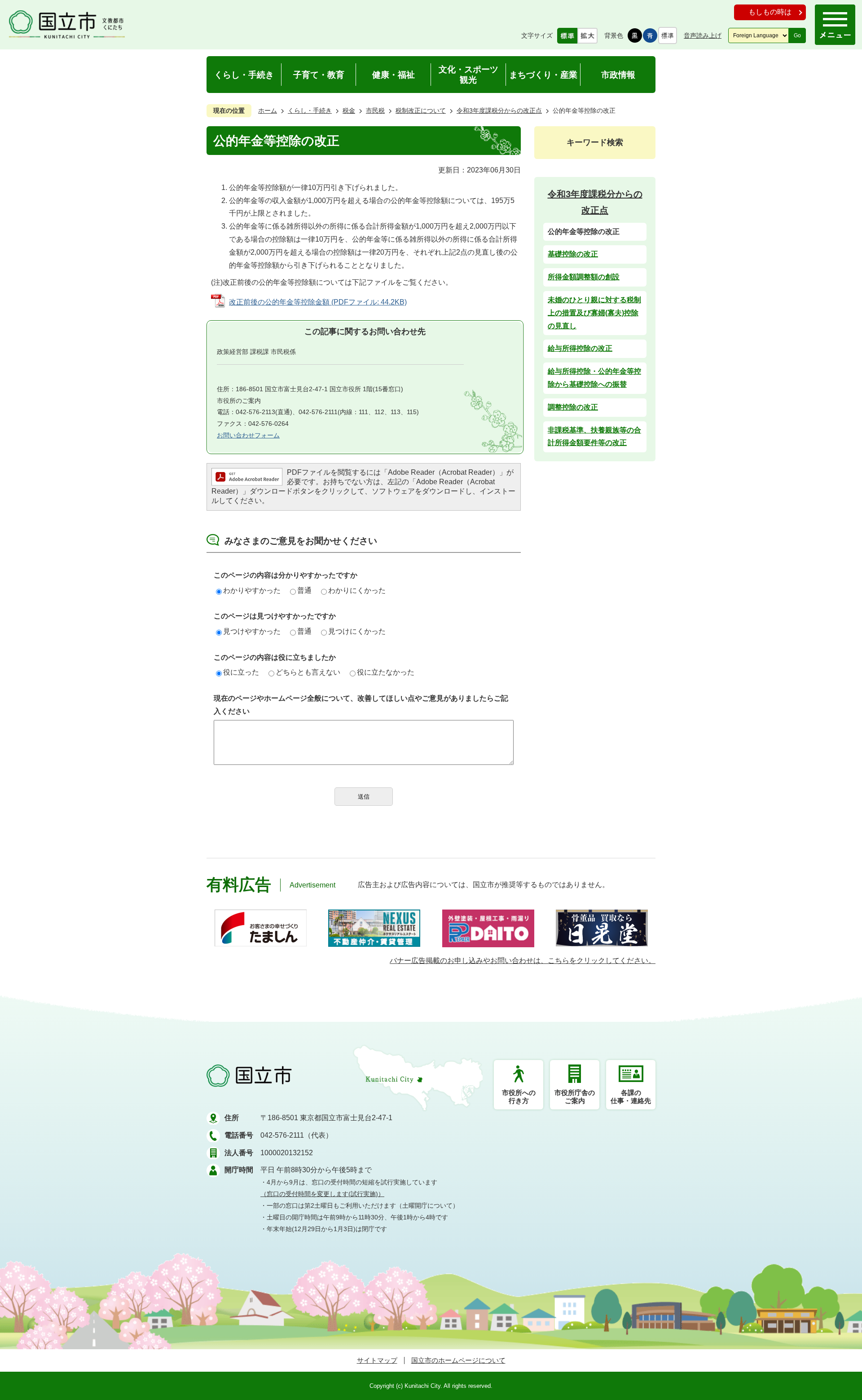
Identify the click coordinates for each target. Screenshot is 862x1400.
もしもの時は (770, 12)
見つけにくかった (357, 631)
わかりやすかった (252, 590)
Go (797, 35)
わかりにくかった (357, 590)
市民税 (375, 110)
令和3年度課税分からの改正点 (499, 110)
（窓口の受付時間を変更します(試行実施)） (322, 1193)
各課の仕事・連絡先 (631, 1096)
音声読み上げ (702, 35)
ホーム (267, 110)
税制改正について (421, 110)
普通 (304, 590)
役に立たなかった (385, 672)
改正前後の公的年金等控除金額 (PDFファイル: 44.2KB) (318, 302)
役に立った (241, 672)
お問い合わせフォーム (248, 435)
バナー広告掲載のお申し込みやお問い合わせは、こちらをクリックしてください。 (522, 960)
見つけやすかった (252, 631)
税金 (349, 110)
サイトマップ (377, 1360)
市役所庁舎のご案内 (574, 1096)
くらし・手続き (310, 110)
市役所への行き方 (519, 1096)
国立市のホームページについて (458, 1360)
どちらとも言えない (308, 672)
